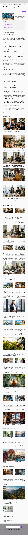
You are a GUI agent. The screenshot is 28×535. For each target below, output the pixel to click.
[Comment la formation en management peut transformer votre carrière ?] (14, 305)
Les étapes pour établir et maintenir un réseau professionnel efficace (19, 438)
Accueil (3, 4)
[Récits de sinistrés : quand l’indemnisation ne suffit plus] (14, 158)
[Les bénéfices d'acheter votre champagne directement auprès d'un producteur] (14, 343)
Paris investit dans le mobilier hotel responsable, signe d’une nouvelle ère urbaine (14, 149)
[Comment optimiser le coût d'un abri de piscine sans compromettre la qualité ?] (20, 322)
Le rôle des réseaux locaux (7, 25)
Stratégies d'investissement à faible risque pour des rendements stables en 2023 (20, 476)
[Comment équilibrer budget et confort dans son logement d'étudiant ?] (8, 433)
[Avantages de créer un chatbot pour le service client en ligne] (20, 397)
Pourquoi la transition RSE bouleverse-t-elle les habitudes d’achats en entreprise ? (14, 199)
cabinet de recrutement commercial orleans (17, 58)
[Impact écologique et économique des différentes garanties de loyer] (14, 267)
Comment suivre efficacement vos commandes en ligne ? (19, 289)
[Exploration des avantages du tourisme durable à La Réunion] (14, 492)
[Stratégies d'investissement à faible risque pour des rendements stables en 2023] (20, 471)
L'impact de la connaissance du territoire (9, 22)
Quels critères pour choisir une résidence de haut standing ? (7, 289)
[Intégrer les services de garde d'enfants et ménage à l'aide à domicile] (8, 360)
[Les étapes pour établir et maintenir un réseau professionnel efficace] (20, 433)
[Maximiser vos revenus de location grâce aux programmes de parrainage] (14, 454)
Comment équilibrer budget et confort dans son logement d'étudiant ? (7, 438)
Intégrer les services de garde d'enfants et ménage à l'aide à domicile (8, 364)
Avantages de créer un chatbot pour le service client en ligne (20, 402)
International (11, 529)
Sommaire (5, 21)
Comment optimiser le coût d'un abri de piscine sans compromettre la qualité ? (19, 327)
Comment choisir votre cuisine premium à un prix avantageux (7, 513)
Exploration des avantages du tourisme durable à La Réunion (13, 499)
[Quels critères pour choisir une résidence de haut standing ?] (8, 284)
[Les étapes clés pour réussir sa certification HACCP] (20, 360)
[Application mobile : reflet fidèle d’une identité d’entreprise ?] (14, 174)
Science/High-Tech (17, 530)
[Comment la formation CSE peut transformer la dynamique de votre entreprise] (8, 397)
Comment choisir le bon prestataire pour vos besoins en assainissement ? (8, 327)
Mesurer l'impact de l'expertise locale (8, 28)
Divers (21, 529)
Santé (14, 529)
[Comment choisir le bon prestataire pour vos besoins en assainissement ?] (8, 322)
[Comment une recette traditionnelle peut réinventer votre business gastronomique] (14, 124)
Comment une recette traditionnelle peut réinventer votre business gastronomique (14, 132)
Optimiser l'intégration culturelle (8, 27)
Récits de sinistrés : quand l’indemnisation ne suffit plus (14, 165)
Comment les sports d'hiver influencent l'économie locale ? (12, 424)
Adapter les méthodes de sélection (8, 24)
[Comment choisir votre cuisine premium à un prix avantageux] (8, 508)
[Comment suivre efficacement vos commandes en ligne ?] (20, 284)
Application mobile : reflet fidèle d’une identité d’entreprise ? (14, 181)
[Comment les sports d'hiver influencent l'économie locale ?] (14, 417)
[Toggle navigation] (3, 1)
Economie (6, 4)
